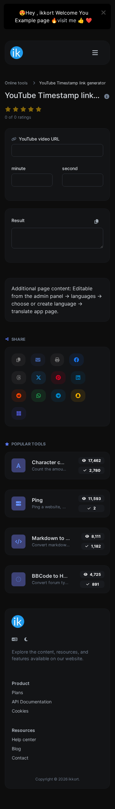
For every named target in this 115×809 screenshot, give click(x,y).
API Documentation (32, 701)
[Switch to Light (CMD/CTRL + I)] (26, 639)
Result (18, 220)
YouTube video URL (39, 138)
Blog (16, 748)
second (70, 168)
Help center (24, 739)
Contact (20, 757)
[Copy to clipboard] (97, 221)
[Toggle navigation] (95, 53)
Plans (17, 692)
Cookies (20, 711)
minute (18, 168)
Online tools (16, 83)
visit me (66, 20)
